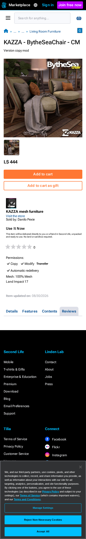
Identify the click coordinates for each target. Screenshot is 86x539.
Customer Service (16, 454)
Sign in (48, 5)
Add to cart (43, 174)
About (49, 369)
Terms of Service (15, 439)
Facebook (59, 439)
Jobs (48, 377)
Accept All (43, 531)
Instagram (59, 455)
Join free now (70, 5)
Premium (10, 384)
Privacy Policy (13, 446)
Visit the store (15, 216)
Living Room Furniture (45, 31)
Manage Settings (43, 507)
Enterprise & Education (20, 377)
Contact (50, 362)
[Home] (6, 31)
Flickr (55, 447)
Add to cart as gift (43, 185)
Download (11, 391)
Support (9, 413)
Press (49, 384)
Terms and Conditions (27, 499)
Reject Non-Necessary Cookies (43, 519)
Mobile (8, 362)
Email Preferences (16, 406)
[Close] (80, 467)
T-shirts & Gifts (14, 369)
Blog (7, 399)
